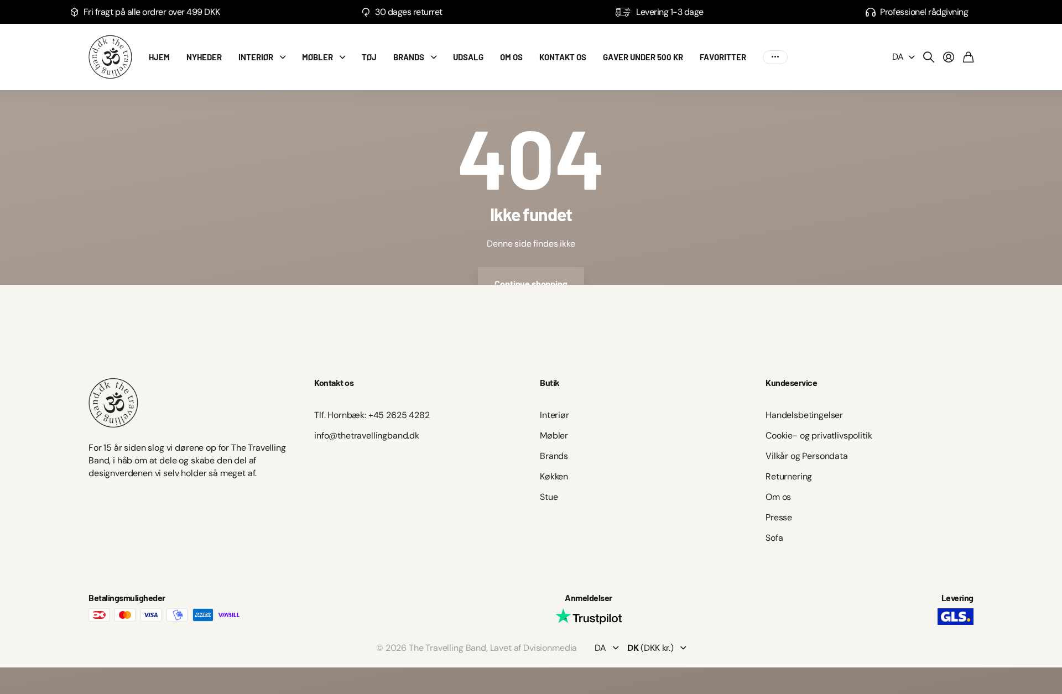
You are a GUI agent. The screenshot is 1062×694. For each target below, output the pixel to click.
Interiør (255, 57)
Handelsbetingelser (804, 415)
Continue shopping (530, 283)
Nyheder (204, 57)
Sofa (774, 538)
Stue (549, 497)
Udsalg (468, 57)
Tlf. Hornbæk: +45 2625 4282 (372, 415)
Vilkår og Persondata (807, 456)
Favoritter (723, 57)
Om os (511, 57)
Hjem (159, 57)
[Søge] (928, 57)
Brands (554, 456)
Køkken (554, 476)
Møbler (317, 57)
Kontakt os (562, 57)
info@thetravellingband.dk (366, 435)
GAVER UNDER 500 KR (643, 57)
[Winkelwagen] (968, 57)
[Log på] (948, 57)
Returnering (789, 476)
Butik (550, 382)
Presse (779, 517)
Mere (775, 57)
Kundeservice (791, 382)
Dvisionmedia (550, 648)
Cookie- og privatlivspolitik (819, 435)
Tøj (369, 57)
